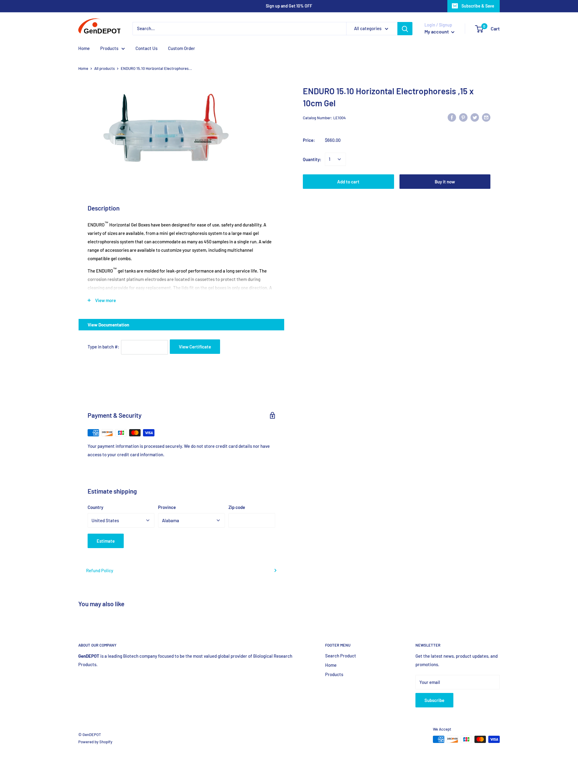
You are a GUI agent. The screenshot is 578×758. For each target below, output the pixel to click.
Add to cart (348, 181)
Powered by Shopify (95, 741)
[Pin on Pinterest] (463, 116)
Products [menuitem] (109, 48)
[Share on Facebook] (452, 116)
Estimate (106, 541)
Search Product (340, 655)
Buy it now (445, 181)
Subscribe (434, 700)
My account (437, 31)
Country (95, 507)
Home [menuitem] (84, 48)
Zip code (236, 507)
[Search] (404, 28)
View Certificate (195, 346)
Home (83, 68)
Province (167, 507)
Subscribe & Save (477, 5)
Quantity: (312, 159)
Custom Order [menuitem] (181, 48)
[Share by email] (486, 116)
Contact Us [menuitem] (146, 48)
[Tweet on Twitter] (475, 116)
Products (334, 674)
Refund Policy (99, 570)
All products (104, 68)
